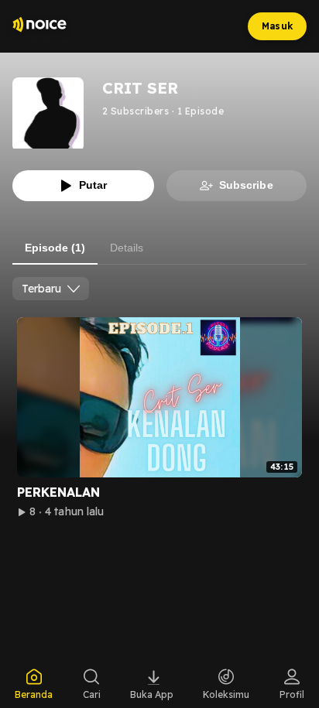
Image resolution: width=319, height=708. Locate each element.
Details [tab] (126, 247)
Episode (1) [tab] (55, 247)
